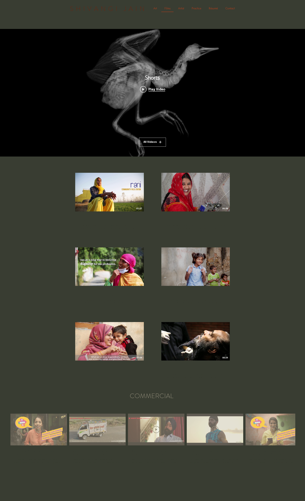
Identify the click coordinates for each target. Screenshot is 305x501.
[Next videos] (300, 429)
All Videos (150, 142)
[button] (155, 8)
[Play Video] (109, 192)
